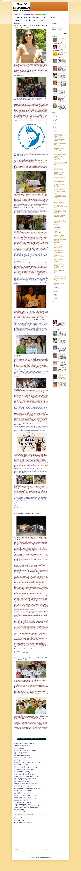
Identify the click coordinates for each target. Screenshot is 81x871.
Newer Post (16, 849)
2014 (54, 130)
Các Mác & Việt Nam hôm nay (58, 180)
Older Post (46, 849)
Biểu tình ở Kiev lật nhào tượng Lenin (60, 238)
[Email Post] (26, 814)
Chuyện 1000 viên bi (57, 258)
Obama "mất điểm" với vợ (58, 205)
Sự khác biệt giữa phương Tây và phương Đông (59, 267)
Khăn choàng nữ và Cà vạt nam (59, 236)
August (55, 290)
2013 (54, 131)
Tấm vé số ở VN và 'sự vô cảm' (58, 169)
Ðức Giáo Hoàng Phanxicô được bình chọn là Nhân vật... (60, 222)
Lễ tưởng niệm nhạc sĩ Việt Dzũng (59, 139)
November (55, 286)
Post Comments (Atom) (22, 851)
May (54, 294)
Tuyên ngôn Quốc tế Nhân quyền (59, 235)
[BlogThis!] (28, 814)
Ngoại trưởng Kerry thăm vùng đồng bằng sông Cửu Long (59, 190)
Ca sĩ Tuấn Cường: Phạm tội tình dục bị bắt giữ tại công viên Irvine (62, 354)
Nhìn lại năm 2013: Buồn (58, 134)
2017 (54, 126)
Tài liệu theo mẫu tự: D (56, 327)
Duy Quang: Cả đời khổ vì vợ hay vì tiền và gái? (62, 46)
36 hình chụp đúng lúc (57, 232)
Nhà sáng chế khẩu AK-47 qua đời (59, 150)
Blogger (49, 857)
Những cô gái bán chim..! (58, 140)
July (54, 291)
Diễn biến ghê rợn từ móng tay (58, 216)
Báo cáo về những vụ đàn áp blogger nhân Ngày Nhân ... (60, 193)
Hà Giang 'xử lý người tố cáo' (58, 226)
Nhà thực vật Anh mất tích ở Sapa (59, 220)
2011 (54, 303)
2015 (54, 129)
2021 (54, 120)
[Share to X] (30, 814)
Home (31, 849)
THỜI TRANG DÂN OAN (57, 208)
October (55, 287)
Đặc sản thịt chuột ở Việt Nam (58, 255)
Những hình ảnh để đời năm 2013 (59, 203)
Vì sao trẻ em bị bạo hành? (58, 168)
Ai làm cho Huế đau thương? (58, 174)
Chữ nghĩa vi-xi (56, 178)
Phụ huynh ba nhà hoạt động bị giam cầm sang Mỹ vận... (59, 199)
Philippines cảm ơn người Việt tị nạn (59, 256)
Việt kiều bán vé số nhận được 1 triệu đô (60, 162)
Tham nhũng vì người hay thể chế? (59, 184)
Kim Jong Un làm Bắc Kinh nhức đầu (59, 210)
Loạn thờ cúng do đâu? (57, 227)
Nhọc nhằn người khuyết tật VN (59, 270)
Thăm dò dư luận (60, 361)
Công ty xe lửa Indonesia (58, 252)
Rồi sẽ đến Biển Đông (57, 201)
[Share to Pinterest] (32, 814)
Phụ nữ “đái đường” (61, 59)
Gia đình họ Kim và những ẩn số (59, 202)
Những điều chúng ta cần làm (58, 280)
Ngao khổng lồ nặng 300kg (58, 263)
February (55, 298)
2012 (54, 301)
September (55, 288)
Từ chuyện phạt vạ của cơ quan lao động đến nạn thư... (59, 159)
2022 (54, 119)
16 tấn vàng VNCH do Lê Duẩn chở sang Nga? (62, 104)
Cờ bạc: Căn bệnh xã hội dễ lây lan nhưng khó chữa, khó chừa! (62, 97)
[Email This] (27, 814)
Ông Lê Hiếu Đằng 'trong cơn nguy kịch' (60, 195)
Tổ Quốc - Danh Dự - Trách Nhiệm (59, 191)
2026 (54, 113)
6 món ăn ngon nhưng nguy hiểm (59, 246)
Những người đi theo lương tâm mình (60, 231)
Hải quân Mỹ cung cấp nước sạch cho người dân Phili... (60, 186)
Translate (59, 29)
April (54, 295)
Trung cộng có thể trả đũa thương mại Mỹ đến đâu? (62, 81)
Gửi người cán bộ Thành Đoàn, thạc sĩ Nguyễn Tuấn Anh (60, 229)
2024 (54, 116)
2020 (54, 122)
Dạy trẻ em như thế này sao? (58, 282)
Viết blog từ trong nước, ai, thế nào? (59, 215)
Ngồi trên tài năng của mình (58, 259)
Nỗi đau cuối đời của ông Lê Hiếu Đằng (60, 181)
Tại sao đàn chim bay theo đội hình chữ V (62, 39)
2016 (54, 127)
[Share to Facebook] (31, 814)
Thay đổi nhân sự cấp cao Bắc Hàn (59, 177)
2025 (54, 115)
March (55, 297)
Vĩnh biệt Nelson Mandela (58, 247)
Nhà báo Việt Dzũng (57, 145)
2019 (54, 123)
